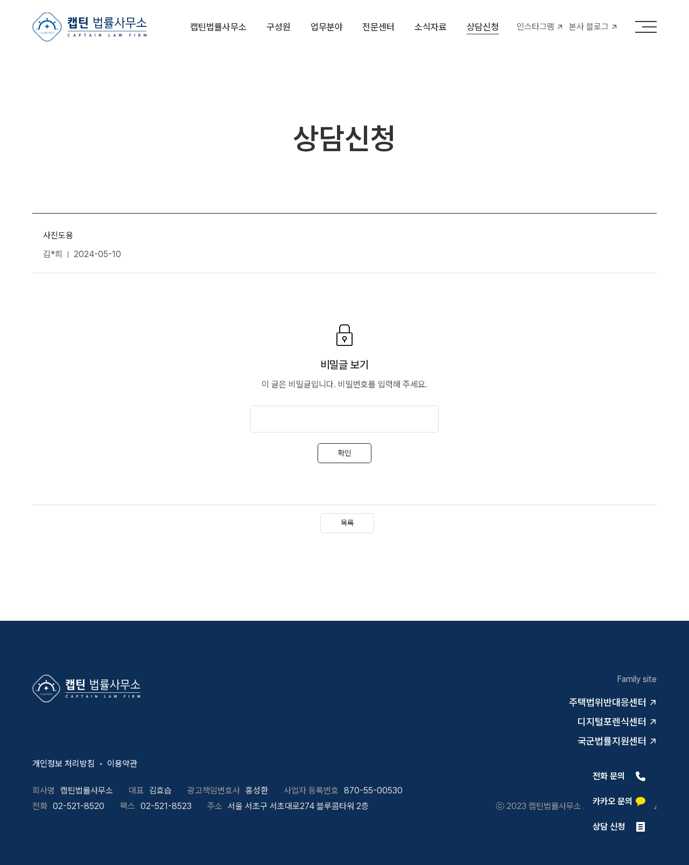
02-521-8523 (166, 806)
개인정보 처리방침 (63, 763)
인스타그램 (535, 27)
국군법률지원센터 (612, 741)
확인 (344, 453)
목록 (347, 523)
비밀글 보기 (344, 364)
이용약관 (122, 763)
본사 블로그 (589, 27)
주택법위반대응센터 (607, 702)
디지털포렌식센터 (612, 721)
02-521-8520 (78, 806)
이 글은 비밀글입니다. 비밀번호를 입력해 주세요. (344, 384)
